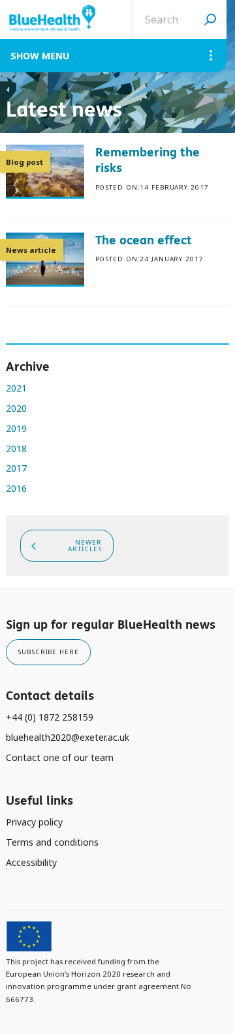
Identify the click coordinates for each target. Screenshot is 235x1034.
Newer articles (84, 545)
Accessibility (31, 862)
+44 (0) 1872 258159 (49, 717)
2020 (16, 408)
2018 (16, 448)
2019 (16, 428)
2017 (16, 468)
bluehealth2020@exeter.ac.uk (67, 737)
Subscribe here (48, 652)
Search (210, 19)
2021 (16, 388)
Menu (55, 56)
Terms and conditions (52, 842)
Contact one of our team (60, 757)
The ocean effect (143, 240)
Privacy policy (34, 822)
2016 (16, 488)
